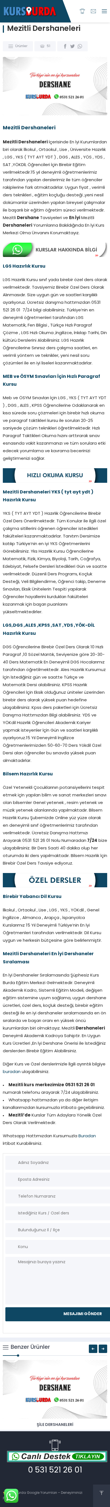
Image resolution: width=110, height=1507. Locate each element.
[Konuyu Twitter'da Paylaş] (72, 46)
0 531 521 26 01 (55, 1470)
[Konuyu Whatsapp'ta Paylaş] (80, 46)
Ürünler (21, 46)
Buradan (87, 1136)
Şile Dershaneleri (55, 1425)
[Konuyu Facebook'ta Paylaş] (65, 46)
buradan (12, 1072)
